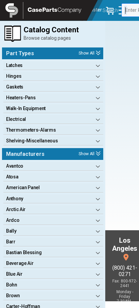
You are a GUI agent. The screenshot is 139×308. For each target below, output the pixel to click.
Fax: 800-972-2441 (124, 283)
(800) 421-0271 (124, 271)
